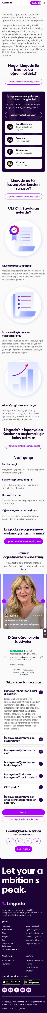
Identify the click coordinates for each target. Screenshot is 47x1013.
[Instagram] (10, 990)
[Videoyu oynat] (7, 626)
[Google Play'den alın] (31, 982)
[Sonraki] (43, 601)
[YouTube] (22, 990)
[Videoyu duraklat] (12, 626)
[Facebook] (4, 990)
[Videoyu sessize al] (40, 626)
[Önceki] (4, 601)
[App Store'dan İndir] (11, 982)
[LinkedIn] (28, 990)
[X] (16, 990)
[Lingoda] (7, 3)
